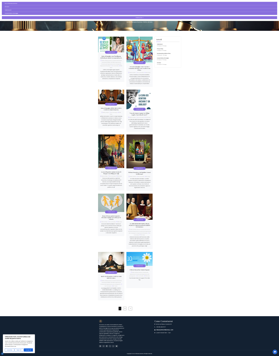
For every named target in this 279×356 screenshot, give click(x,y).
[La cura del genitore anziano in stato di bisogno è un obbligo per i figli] (111, 135)
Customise (9, 350)
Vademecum (8, 10)
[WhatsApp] (113, 346)
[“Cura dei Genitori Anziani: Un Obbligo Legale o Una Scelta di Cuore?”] (139, 90)
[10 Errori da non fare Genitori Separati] (139, 253)
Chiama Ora (139, 17)
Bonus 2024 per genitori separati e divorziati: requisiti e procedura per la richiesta (111, 217)
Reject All (19, 350)
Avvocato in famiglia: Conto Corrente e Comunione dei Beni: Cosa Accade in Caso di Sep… (139, 68)
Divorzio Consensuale (113, 60)
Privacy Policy (160, 48)
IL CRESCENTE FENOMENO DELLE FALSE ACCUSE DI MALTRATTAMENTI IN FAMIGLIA (139, 225)
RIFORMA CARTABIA (110, 62)
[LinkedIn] (107, 346)
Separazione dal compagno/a (114, 64)
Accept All (28, 350)
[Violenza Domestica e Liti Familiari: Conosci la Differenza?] (139, 135)
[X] (110, 346)
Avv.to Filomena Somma (11, 3)
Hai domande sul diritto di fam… (164, 53)
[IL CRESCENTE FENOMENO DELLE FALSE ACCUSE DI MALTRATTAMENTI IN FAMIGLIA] (139, 194)
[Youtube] (116, 346)
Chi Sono (7, 6)
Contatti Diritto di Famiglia (11, 13)
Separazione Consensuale (139, 231)
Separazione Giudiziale (105, 65)
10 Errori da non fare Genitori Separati (139, 270)
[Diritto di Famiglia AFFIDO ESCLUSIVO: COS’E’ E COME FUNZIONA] (111, 90)
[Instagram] (104, 346)
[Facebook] (100, 346)
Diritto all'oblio (105, 60)
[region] (19, 343)
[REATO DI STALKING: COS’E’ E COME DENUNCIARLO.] (111, 253)
